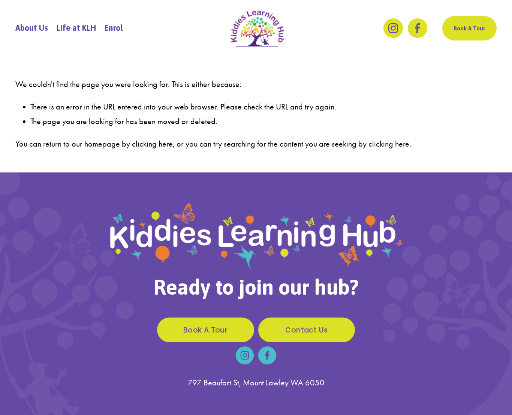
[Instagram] (393, 28)
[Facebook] (417, 28)
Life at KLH (76, 28)
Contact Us (306, 330)
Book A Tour (469, 28)
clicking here (152, 143)
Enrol (114, 28)
